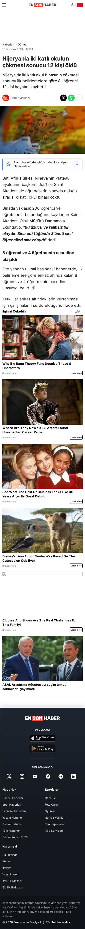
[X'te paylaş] (63, 98)
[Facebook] (47, 776)
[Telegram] (60, 776)
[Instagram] (22, 776)
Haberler (7, 44)
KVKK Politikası (12, 881)
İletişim (6, 867)
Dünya (22, 44)
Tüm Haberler (11, 830)
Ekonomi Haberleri (14, 811)
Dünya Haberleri (12, 824)
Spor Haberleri (11, 804)
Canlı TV (50, 798)
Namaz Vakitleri (55, 817)
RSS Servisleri (54, 830)
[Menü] (4, 5)
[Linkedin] (73, 776)
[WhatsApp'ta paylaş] (71, 98)
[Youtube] (35, 776)
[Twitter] (9, 776)
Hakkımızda (10, 854)
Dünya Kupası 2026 (15, 837)
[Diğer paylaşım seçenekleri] (79, 98)
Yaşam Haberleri (12, 817)
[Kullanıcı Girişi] (72, 4)
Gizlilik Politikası (12, 887)
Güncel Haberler (12, 798)
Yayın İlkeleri (10, 874)
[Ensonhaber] (42, 5)
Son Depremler (54, 824)
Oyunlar (50, 811)
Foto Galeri (52, 804)
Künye (6, 861)
